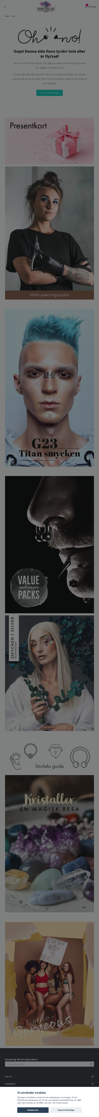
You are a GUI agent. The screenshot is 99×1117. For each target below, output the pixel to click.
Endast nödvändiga (66, 1110)
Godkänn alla (32, 1110)
